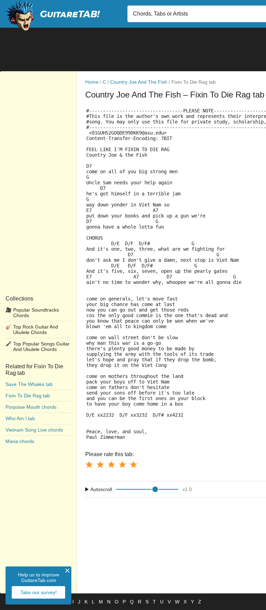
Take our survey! (38, 592)
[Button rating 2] (100, 464)
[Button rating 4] (122, 464)
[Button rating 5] (133, 464)
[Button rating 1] (89, 464)
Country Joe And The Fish (138, 82)
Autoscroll (101, 489)
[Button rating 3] (111, 464)
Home (91, 82)
